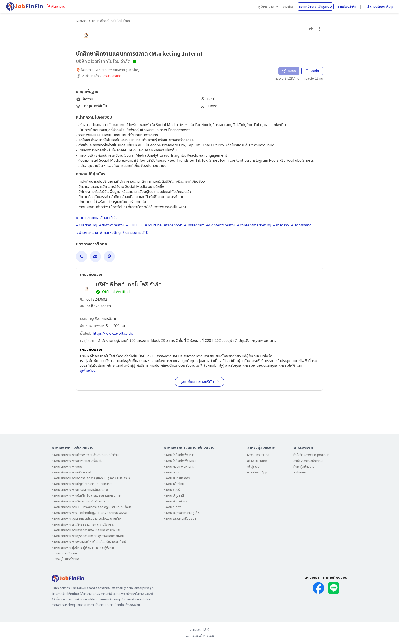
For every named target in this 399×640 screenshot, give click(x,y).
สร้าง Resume (257, 460)
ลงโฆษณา (299, 472)
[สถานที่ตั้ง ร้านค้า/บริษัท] (109, 256)
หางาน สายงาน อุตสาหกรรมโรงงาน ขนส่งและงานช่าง (86, 518)
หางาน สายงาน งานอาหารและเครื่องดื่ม (77, 460)
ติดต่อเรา (312, 577)
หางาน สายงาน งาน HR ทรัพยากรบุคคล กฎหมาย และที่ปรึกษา (91, 507)
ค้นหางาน (58, 6)
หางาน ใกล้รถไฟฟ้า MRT (180, 460)
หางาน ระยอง (172, 507)
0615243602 (96, 299)
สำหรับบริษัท (346, 6)
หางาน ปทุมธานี (174, 495)
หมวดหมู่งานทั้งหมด (64, 553)
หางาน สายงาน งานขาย (67, 466)
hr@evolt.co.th (98, 306)
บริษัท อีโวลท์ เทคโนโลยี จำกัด (111, 21)
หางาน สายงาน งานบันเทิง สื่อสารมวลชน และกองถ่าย (86, 495)
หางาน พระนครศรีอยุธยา (180, 518)
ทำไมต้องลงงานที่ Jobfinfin (311, 455)
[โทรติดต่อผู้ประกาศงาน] (81, 256)
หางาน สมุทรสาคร (175, 501)
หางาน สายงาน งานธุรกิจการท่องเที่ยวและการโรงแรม (86, 530)
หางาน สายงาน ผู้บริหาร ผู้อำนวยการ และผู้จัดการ (83, 547)
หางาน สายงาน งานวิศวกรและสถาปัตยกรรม (80, 501)
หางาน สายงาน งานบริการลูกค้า (72, 472)
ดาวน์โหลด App (381, 6)
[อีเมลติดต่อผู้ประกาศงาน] (95, 256)
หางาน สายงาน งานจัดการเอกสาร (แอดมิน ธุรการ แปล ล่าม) (91, 478)
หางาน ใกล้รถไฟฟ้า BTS (179, 455)
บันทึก (315, 70)
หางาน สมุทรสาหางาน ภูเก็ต (182, 512)
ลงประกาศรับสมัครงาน (308, 460)
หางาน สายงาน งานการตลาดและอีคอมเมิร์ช (80, 489)
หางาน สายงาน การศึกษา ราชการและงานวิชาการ (83, 524)
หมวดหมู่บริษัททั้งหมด (65, 559)
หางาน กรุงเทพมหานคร (179, 466)
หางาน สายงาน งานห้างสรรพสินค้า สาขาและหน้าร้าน (85, 455)
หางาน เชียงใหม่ (174, 484)
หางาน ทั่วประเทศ (258, 455)
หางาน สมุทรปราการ (177, 478)
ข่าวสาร (288, 6)
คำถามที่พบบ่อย (335, 577)
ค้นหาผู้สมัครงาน (303, 466)
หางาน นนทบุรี (173, 472)
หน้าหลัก (81, 21)
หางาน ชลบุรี (172, 489)
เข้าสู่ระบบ (253, 466)
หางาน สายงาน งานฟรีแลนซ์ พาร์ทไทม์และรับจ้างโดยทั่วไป (89, 541)
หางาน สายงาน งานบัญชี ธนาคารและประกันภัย (82, 484)
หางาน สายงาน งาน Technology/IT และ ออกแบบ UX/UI (89, 512)
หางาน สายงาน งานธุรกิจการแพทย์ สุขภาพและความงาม (88, 536)
